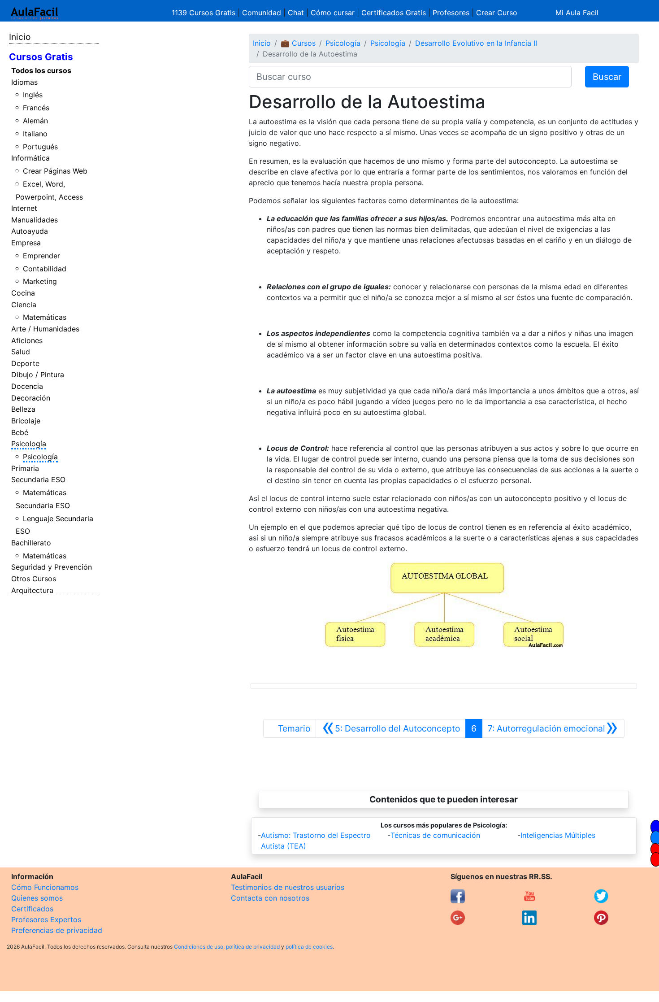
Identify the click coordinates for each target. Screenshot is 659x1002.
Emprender (41, 255)
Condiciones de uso (198, 946)
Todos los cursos (41, 70)
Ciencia (23, 304)
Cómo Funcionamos (44, 887)
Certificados (32, 908)
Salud (20, 351)
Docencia (27, 386)
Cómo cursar (333, 12)
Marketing (40, 281)
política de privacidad (253, 946)
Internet (24, 208)
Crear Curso (496, 12)
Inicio (19, 36)
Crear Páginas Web (55, 170)
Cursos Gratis (41, 56)
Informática (30, 157)
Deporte (25, 363)
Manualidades (34, 219)
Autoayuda (29, 231)
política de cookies (309, 946)
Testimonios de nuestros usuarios (287, 887)
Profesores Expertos (46, 919)
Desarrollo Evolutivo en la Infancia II (476, 43)
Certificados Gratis (393, 12)
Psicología (28, 443)
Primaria (25, 468)
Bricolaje (25, 420)
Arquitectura (32, 590)
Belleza (23, 409)
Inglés (33, 94)
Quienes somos (37, 897)
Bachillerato (31, 542)
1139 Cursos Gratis (205, 12)
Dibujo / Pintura (37, 374)
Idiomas (24, 82)
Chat (296, 12)
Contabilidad (44, 268)
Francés (36, 107)
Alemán (35, 120)
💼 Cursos (298, 43)
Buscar (607, 76)
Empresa (26, 242)
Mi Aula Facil (576, 12)
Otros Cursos (33, 578)
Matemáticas (44, 317)
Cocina (23, 292)
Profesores (451, 12)
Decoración (30, 397)
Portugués (40, 146)
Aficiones (27, 340)
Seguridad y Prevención (51, 566)
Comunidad (261, 12)
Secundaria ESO (38, 479)
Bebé (19, 432)
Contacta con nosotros (270, 897)
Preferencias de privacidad (56, 930)
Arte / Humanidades (45, 328)
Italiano (35, 133)
